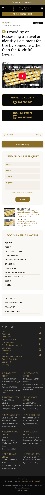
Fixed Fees (9, 247)
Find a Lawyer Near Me (15, 272)
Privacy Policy (22, 479)
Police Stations (12, 311)
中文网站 (8, 285)
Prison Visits (10, 307)
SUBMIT (22, 199)
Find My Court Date (14, 276)
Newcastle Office (13, 415)
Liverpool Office (12, 397)
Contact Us (10, 268)
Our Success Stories (14, 251)
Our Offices (10, 264)
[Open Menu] (3, 8)
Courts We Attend (13, 303)
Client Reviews (11, 255)
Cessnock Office (33, 454)
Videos (10, 23)
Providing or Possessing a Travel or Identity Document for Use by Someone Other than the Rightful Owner (22, 43)
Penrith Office (32, 415)
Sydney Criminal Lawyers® (31, 481)
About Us (9, 243)
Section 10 (9, 281)
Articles (5, 353)
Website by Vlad (22, 490)
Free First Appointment (15, 260)
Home (4, 23)
